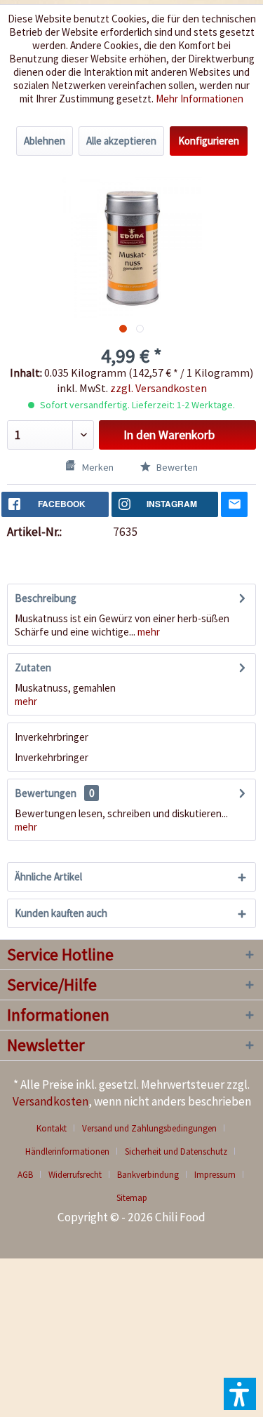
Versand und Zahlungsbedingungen (149, 1128)
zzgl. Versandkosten (158, 388)
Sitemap (131, 1198)
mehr (147, 631)
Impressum (215, 1175)
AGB (25, 1175)
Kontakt (51, 1128)
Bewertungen (45, 793)
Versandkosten (50, 1101)
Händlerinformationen (67, 1151)
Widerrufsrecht (75, 1175)
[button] (240, 1394)
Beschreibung (45, 598)
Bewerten (176, 467)
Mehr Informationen (199, 98)
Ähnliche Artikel (48, 876)
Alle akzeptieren (121, 140)
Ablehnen (44, 140)
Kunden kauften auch (61, 913)
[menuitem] (57, 1128)
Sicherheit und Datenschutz (176, 1151)
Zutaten (33, 667)
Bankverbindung (148, 1175)
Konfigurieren (208, 140)
